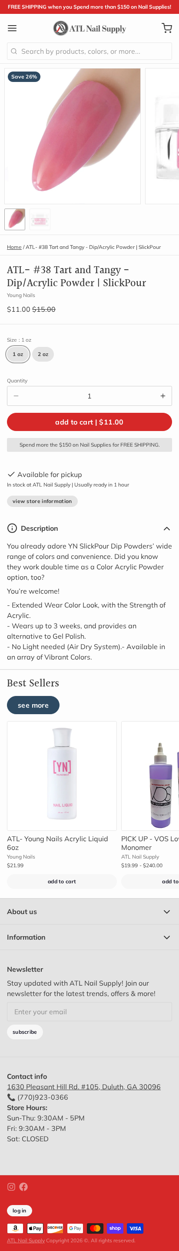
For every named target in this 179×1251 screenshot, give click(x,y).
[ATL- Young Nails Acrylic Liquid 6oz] (62, 776)
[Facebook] (23, 1186)
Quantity (17, 380)
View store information (42, 501)
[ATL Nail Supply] (90, 28)
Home (14, 247)
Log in (20, 1210)
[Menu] (15, 28)
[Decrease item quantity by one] (16, 395)
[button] (89, 422)
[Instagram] (11, 1186)
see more (33, 705)
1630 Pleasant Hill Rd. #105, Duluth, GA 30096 (84, 1086)
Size (19, 339)
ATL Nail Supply (26, 1240)
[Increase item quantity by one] (163, 395)
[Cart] (163, 28)
